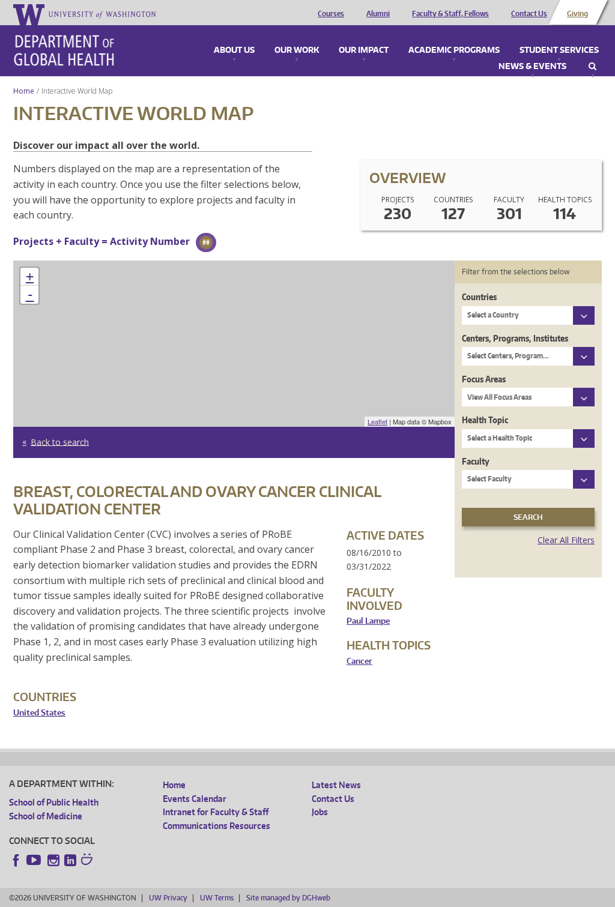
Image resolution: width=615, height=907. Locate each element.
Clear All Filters (566, 540)
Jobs (320, 812)
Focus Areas (484, 379)
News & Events (532, 66)
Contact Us (529, 13)
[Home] (64, 50)
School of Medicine (45, 816)
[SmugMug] (88, 861)
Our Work (296, 50)
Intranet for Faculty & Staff (215, 812)
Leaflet (377, 421)
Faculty (475, 461)
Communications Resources (216, 826)
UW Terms (217, 897)
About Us (234, 50)
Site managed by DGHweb (288, 897)
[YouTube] (35, 860)
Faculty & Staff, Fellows (450, 13)
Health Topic (485, 420)
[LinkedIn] (70, 860)
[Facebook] (16, 860)
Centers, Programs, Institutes (515, 338)
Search (592, 67)
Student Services (559, 50)
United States (39, 712)
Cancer (359, 661)
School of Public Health (53, 802)
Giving (577, 13)
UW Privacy (168, 897)
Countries (479, 297)
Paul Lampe (368, 620)
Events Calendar (194, 799)
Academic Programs (454, 50)
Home (23, 91)
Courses (331, 13)
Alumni (378, 13)
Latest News (336, 785)
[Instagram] (53, 860)
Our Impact (364, 50)
